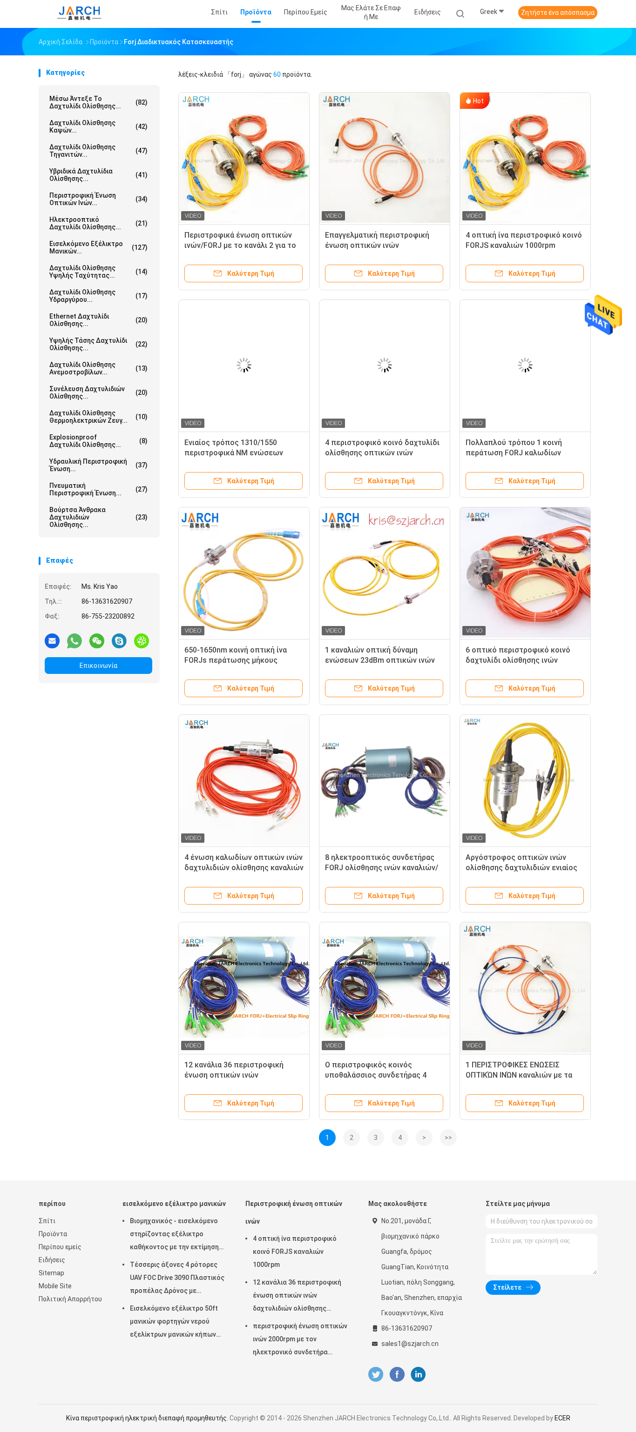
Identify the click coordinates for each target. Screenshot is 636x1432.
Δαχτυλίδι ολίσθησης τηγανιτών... (98, 150)
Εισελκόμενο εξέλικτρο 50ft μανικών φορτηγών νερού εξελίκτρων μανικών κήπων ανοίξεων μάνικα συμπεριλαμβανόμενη (174, 1323)
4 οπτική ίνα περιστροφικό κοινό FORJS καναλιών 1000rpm (295, 1251)
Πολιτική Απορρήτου (70, 1299)
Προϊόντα (53, 1234)
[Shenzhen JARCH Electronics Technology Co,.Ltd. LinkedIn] (418, 1374)
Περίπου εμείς (60, 1247)
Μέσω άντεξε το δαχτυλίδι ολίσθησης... (98, 102)
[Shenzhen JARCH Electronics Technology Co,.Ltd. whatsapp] (74, 640)
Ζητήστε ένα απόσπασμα (558, 12)
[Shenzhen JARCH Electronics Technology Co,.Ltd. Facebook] (397, 1374)
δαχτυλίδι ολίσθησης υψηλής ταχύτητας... (98, 271)
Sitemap (51, 1273)
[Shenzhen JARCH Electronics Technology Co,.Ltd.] (80, 14)
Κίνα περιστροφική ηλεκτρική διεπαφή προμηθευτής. (148, 1418)
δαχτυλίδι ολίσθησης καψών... (98, 126)
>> (448, 1137)
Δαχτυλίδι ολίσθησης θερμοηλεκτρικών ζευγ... (98, 416)
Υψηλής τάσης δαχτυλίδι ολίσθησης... (98, 344)
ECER (562, 1418)
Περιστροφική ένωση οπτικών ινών (293, 1212)
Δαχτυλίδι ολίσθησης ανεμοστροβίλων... (98, 368)
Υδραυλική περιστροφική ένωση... (98, 465)
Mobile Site (55, 1286)
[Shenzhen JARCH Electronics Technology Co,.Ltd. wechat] (96, 640)
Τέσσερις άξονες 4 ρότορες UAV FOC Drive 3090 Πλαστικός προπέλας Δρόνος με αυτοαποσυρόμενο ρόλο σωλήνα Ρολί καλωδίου (177, 1279)
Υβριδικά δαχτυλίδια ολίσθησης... (98, 174)
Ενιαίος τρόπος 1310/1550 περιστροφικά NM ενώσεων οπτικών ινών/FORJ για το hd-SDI (242, 452)
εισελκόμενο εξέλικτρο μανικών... (98, 247)
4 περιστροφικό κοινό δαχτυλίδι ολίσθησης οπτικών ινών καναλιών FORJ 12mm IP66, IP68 (382, 452)
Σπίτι (47, 1221)
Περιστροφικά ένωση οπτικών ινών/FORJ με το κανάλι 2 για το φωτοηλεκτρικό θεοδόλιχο (240, 245)
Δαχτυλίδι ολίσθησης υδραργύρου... (98, 295)
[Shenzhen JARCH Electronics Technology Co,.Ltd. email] (52, 640)
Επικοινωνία (98, 665)
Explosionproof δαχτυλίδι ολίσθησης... (98, 440)
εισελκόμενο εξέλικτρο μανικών (174, 1203)
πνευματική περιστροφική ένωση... (98, 489)
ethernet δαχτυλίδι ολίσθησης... (98, 320)
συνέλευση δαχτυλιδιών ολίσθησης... (98, 392)
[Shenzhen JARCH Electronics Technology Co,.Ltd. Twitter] (375, 1374)
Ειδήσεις (52, 1260)
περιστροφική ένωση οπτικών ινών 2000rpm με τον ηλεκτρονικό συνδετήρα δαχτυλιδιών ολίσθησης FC (300, 1340)
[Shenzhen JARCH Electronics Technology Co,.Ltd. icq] (141, 640)
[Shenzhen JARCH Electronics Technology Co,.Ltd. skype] (119, 640)
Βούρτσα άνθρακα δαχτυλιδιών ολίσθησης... (98, 517)
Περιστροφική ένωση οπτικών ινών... (98, 199)
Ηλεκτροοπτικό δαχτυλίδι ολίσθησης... (98, 223)
